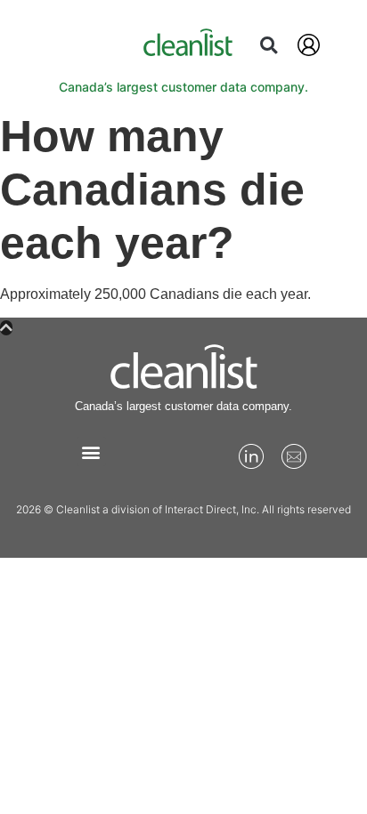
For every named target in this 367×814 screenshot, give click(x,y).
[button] (268, 44)
